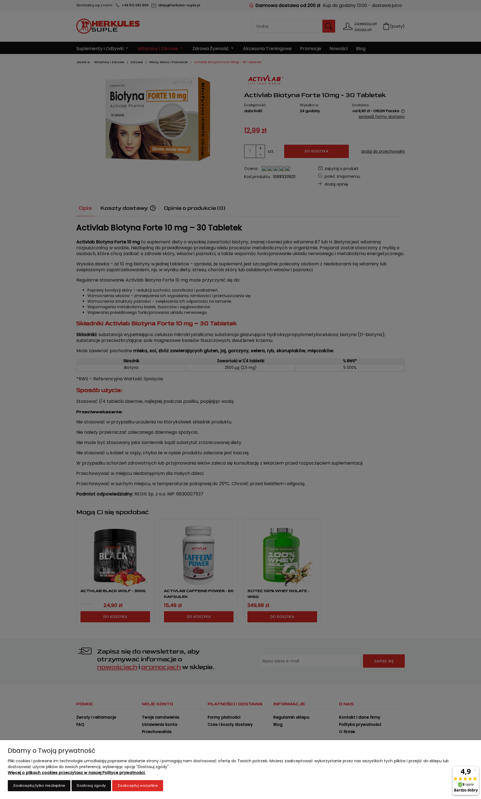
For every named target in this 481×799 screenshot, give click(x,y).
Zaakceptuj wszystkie (137, 785)
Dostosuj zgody (91, 785)
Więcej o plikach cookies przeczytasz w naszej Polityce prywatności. (76, 772)
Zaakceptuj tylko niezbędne (39, 785)
